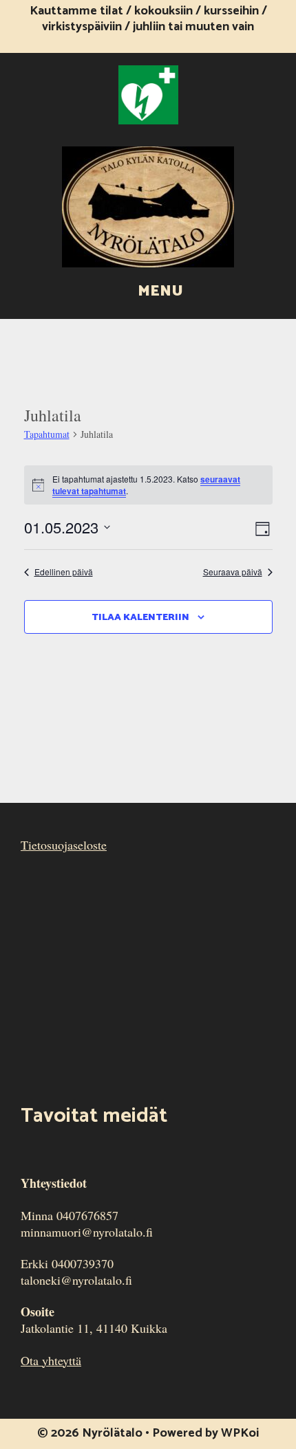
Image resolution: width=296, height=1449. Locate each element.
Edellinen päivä (63, 571)
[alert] (148, 485)
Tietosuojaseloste (64, 845)
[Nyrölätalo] (148, 204)
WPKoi (240, 1433)
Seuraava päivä (232, 571)
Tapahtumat (47, 434)
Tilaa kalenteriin (140, 618)
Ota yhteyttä (51, 1360)
